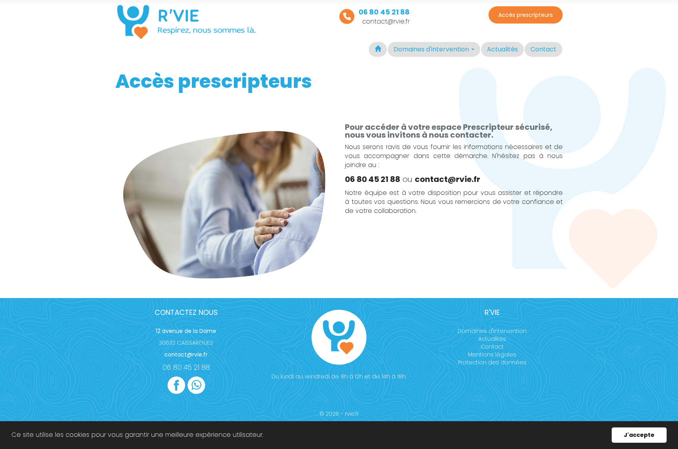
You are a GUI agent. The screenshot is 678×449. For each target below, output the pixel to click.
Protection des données (492, 362)
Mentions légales (492, 354)
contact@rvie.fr (386, 21)
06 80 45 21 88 (186, 367)
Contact (543, 49)
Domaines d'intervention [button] (432, 49)
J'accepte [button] (639, 435)
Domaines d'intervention (492, 331)
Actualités (502, 49)
